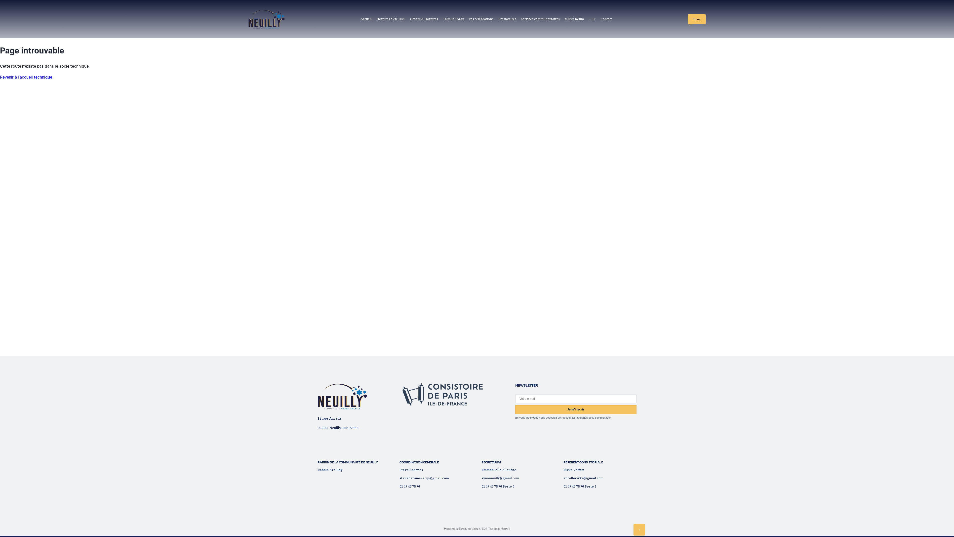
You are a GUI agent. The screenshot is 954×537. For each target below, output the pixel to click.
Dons (696, 19)
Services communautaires (540, 19)
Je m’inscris (576, 409)
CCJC (593, 20)
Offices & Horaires (424, 19)
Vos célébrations (481, 19)
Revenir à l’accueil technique (26, 77)
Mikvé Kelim (574, 19)
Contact (606, 19)
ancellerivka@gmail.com (583, 478)
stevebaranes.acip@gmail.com (424, 478)
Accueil (366, 19)
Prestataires (507, 19)
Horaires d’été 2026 (391, 19)
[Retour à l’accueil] (342, 396)
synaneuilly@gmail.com (500, 478)
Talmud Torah (453, 19)
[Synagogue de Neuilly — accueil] (266, 19)
